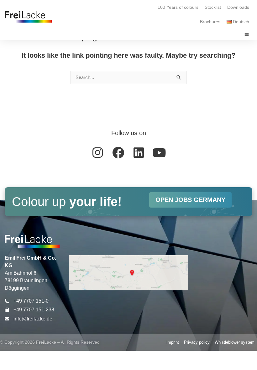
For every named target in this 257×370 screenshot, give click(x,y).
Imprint (172, 342)
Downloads (238, 7)
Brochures (210, 21)
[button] (246, 34)
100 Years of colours (178, 7)
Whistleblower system (234, 342)
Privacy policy (197, 342)
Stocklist (213, 7)
